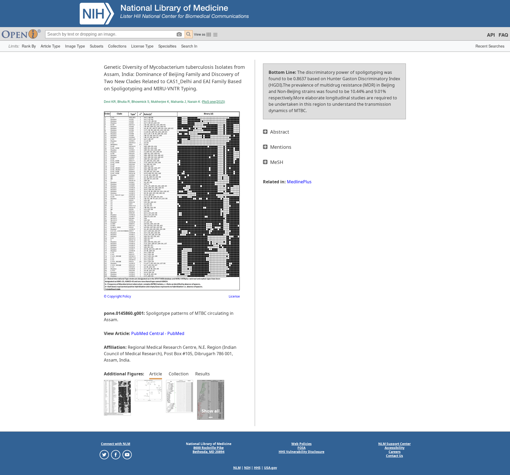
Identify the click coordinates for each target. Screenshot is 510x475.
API (491, 34)
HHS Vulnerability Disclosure (301, 451)
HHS (257, 467)
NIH (247, 467)
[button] (29, 46)
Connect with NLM (115, 444)
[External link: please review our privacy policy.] (104, 454)
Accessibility (395, 448)
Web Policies (301, 444)
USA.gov (270, 467)
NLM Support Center (394, 444)
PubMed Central (147, 333)
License (234, 296)
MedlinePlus (299, 182)
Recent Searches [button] (489, 46)
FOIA (301, 448)
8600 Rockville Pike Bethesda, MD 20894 (208, 450)
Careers (395, 451)
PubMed (175, 333)
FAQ (503, 34)
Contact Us (394, 455)
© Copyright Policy (117, 296)
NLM (237, 467)
